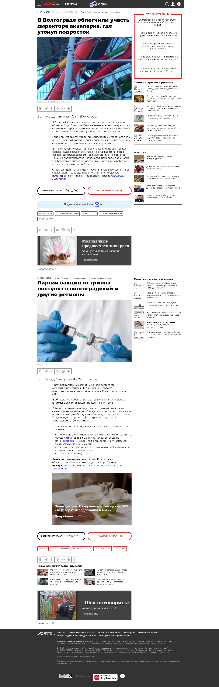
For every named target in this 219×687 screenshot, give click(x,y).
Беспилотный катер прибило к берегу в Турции (160, 157)
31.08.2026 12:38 (44, 278)
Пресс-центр (129, 633)
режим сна (77, 447)
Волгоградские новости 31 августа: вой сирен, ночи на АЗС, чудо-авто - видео (157, 22)
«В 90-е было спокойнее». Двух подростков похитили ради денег (162, 304)
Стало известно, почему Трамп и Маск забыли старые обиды (161, 197)
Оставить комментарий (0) (109, 191)
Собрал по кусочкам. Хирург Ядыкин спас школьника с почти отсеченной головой (164, 334)
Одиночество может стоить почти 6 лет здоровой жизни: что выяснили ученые (66, 572)
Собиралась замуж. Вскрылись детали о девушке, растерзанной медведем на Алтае (162, 285)
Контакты (61, 633)
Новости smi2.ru (47, 269)
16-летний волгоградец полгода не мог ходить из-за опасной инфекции (112, 572)
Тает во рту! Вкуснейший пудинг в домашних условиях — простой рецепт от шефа (162, 128)
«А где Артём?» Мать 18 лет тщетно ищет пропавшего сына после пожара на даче (163, 137)
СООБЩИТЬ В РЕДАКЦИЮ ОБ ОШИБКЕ (115, 636)
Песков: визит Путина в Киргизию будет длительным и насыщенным (158, 34)
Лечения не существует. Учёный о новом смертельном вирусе (162, 117)
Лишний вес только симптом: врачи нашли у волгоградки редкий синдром (111, 581)
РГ (54, 394)
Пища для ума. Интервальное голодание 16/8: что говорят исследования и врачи (91, 508)
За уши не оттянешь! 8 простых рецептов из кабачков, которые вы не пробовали (164, 98)
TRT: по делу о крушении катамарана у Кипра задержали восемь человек (158, 58)
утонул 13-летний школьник (103, 131)
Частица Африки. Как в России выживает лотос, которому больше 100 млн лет (163, 295)
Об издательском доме (109, 633)
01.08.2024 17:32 (44, 12)
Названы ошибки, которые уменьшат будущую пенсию (163, 167)
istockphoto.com (45, 364)
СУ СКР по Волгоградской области (53, 101)
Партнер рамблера (83, 676)
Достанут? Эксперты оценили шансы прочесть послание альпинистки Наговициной (164, 108)
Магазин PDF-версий (147, 633)
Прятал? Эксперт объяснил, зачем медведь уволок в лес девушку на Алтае (162, 88)
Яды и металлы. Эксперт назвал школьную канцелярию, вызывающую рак (161, 324)
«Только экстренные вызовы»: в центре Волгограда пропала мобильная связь (157, 46)
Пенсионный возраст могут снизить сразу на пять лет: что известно (162, 177)
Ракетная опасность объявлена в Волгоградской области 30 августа (158, 70)
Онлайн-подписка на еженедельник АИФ (76, 636)
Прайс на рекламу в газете (81, 633)
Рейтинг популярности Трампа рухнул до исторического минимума (163, 187)
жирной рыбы (68, 440)
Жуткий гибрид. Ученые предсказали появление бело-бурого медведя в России (164, 314)
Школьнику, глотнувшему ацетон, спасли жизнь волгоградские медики (66, 581)
